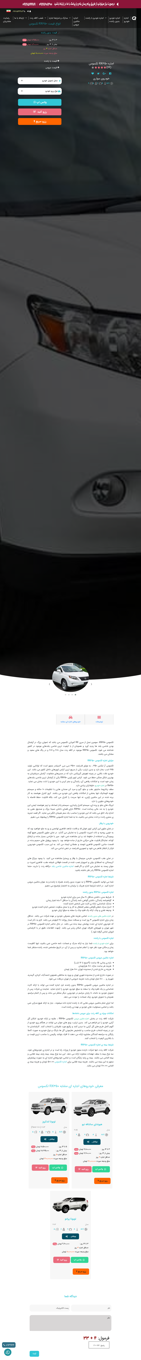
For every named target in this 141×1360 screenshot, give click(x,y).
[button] (75, 694)
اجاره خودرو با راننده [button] (95, 18)
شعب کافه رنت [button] (37, 18)
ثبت (34, 1353)
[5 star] (92, 67)
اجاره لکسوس (61, 1061)
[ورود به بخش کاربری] (29, 11)
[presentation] (91, 684)
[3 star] (98, 67)
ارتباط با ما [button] (19, 18)
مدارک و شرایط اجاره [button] (58, 18)
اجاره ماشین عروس (76, 21)
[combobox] (40, 80)
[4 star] (95, 67)
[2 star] (101, 67)
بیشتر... (93, 1141)
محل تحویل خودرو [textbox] (39, 81)
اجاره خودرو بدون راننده (114, 19)
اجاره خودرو (126, 19)
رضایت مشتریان (7, 19)
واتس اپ (99, 1169)
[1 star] (104, 67)
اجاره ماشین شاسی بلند (62, 866)
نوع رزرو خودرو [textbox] (39, 91)
